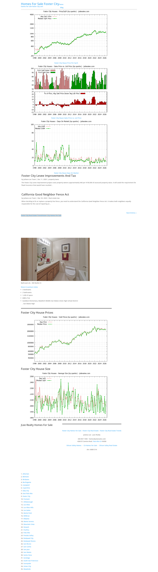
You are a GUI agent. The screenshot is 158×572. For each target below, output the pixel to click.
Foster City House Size (35, 369)
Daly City (26, 491)
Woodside (27, 569)
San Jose (27, 549)
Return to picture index (29, 287)
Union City (27, 566)
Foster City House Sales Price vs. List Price (66, 118)
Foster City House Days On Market (66, 173)
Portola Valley (28, 535)
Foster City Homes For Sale (51, 215)
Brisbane (26, 479)
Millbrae (27, 516)
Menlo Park (28, 513)
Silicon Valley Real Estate (108, 445)
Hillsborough (28, 502)
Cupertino (26, 488)
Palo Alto (27, 533)
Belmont (26, 477)
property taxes (53, 179)
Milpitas (26, 519)
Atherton (26, 474)
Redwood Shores (30, 541)
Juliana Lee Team (30, 179)
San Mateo (27, 552)
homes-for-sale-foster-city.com (32, 6)
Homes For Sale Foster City (40, 4)
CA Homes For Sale (90, 445)
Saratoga (27, 558)
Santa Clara (28, 555)
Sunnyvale (27, 563)
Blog (61, 7)
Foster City (26, 496)
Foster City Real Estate (91, 431)
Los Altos (27, 505)
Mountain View (29, 524)
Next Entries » (131, 213)
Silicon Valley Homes (74, 445)
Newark (26, 527)
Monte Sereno (29, 521)
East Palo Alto (27, 493)
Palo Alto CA (97, 441)
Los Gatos (27, 510)
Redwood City (28, 538)
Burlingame (27, 482)
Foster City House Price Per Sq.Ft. (66, 63)
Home (61, 4)
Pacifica (26, 530)
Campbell (26, 485)
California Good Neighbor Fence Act (45, 194)
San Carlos (27, 547)
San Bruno (27, 544)
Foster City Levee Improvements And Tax (48, 176)
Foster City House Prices (37, 312)
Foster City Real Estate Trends (31, 215)
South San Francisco (31, 561)
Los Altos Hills (28, 507)
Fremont (27, 499)
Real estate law (54, 198)
